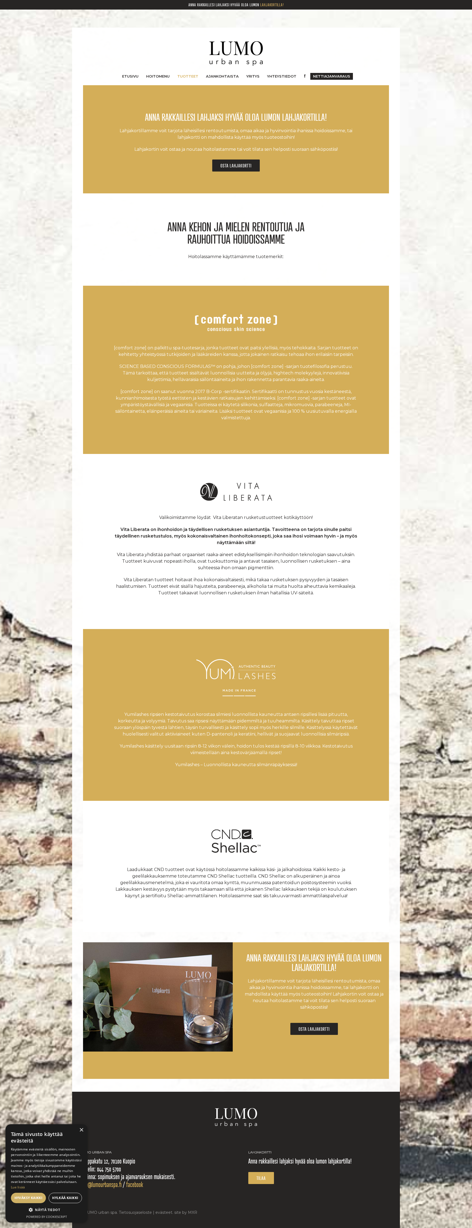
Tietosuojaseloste (135, 1212)
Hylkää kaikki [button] (65, 1197)
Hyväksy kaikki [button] (28, 1197)
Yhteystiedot (281, 76)
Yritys (252, 76)
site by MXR (185, 1212)
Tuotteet (187, 76)
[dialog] (46, 1173)
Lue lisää (18, 1187)
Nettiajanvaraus (331, 76)
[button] (46, 1210)
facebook (134, 1184)
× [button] (81, 1130)
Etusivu (130, 76)
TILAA (261, 1178)
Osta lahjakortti (236, 166)
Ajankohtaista (222, 76)
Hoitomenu (158, 76)
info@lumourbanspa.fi (101, 1184)
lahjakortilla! (272, 4)
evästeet (163, 1212)
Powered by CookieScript (46, 1217)
